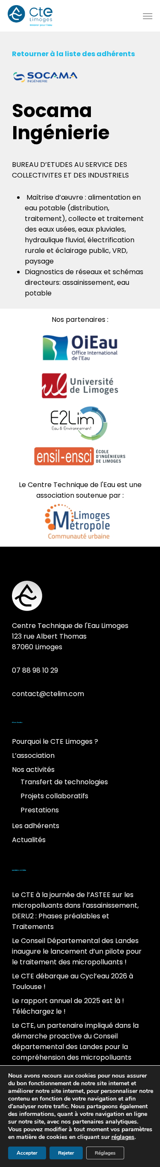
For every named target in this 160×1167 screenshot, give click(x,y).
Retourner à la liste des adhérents (74, 54)
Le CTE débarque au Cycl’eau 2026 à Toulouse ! (72, 981)
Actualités (29, 840)
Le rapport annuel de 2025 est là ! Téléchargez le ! (68, 1006)
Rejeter (66, 1153)
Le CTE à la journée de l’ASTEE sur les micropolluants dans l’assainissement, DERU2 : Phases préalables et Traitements (75, 911)
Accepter (27, 1153)
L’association (33, 755)
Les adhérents (35, 826)
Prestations (39, 810)
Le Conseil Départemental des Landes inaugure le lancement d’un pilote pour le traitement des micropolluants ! (77, 951)
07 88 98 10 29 (35, 670)
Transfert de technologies (64, 782)
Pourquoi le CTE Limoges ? (55, 741)
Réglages (105, 1153)
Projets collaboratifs (54, 796)
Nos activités (33, 769)
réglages (122, 1137)
